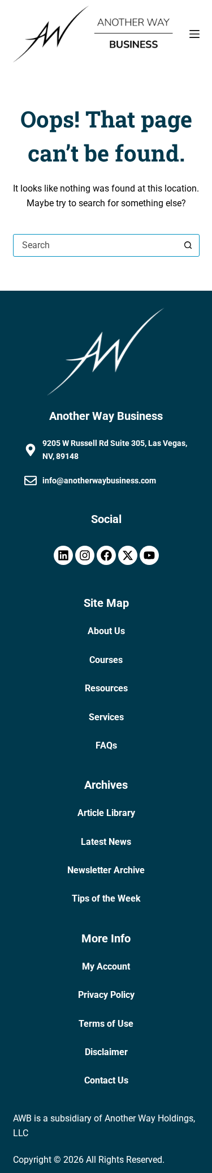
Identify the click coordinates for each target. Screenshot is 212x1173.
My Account (106, 966)
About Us (106, 631)
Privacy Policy (106, 994)
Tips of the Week (106, 898)
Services (106, 717)
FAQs (106, 745)
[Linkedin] (63, 555)
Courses (106, 659)
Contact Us (106, 1080)
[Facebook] (106, 555)
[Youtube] (149, 555)
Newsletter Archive (106, 870)
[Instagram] (84, 555)
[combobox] (96, 245)
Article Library (106, 813)
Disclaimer (106, 1052)
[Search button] (188, 245)
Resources (106, 688)
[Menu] (194, 34)
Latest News (106, 841)
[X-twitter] (127, 555)
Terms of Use (106, 1023)
